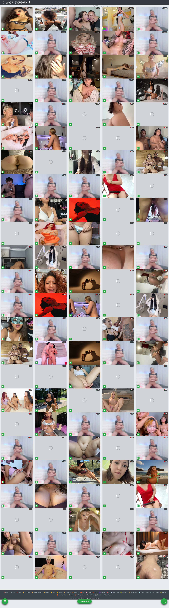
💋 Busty (95, 592)
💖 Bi (108, 592)
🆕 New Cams (115, 592)
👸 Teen (53, 592)
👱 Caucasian (26, 592)
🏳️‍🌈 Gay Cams (123, 592)
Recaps (87, 598)
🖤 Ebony (12, 592)
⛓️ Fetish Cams (154, 592)
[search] (164, 601)
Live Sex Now (84, 601)
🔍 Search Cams (108, 595)
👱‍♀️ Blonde (59, 592)
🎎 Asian (5, 592)
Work (83, 598)
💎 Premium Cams (144, 592)
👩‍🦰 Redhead (75, 592)
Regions (79, 598)
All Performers (92, 598)
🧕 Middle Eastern (37, 592)
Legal (98, 598)
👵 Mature (46, 592)
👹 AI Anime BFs (79, 595)
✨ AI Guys (70, 595)
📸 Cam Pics (98, 595)
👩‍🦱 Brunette (67, 592)
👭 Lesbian (102, 592)
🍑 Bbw (82, 592)
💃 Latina (18, 592)
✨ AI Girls (163, 592)
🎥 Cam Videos (89, 595)
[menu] (5, 601)
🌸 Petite (88, 592)
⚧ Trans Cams (133, 592)
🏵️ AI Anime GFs (61, 595)
